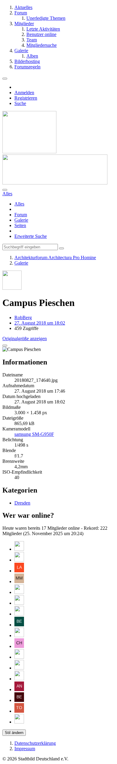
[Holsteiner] (19, 667)
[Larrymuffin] (19, 570)
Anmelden (24, 92)
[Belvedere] (19, 700)
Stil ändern (14, 732)
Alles (19, 203)
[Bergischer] (19, 624)
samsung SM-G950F (34, 434)
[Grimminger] (19, 549)
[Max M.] (19, 581)
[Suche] (4, 190)
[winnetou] (19, 657)
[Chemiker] (19, 646)
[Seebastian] (19, 678)
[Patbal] (19, 635)
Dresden (22, 502)
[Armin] (19, 592)
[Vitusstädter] (19, 603)
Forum (20, 214)
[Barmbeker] (19, 613)
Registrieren (25, 97)
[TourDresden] (19, 711)
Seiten (20, 225)
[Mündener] (19, 721)
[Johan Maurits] (19, 559)
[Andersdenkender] (19, 689)
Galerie (21, 220)
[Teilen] (4, 345)
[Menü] (4, 78)
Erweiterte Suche (30, 236)
